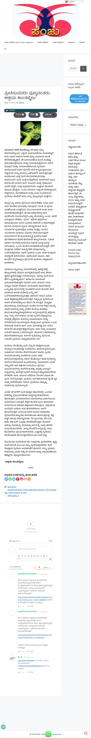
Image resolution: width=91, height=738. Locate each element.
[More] (29, 479)
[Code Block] (40, 556)
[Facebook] (6, 479)
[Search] (83, 69)
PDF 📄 (34, 114)
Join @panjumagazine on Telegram (80, 98)
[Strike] (28, 556)
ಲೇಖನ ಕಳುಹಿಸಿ (42, 43)
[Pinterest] (17, 479)
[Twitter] (14, 479)
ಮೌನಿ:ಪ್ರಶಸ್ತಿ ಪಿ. (13, 496)
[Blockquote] (37, 556)
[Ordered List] (31, 556)
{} (47, 556)
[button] (5, 49)
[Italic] (22, 556)
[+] (19, 558)
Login (50, 541)
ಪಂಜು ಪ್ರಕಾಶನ (58, 43)
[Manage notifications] (86, 733)
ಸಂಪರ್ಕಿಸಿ (71, 43)
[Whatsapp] (10, 479)
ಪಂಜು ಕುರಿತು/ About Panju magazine (18, 43)
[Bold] (19, 556)
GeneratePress (56, 734)
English (71, 2)
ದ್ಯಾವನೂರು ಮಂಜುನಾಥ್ (27, 574)
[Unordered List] (34, 556)
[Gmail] (25, 479)
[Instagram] (21, 479)
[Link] (44, 556)
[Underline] (25, 556)
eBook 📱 (50, 114)
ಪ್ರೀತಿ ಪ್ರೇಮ (11, 487)
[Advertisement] (30, 70)
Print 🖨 (20, 114)
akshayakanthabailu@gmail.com (30, 666)
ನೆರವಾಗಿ (82, 43)
